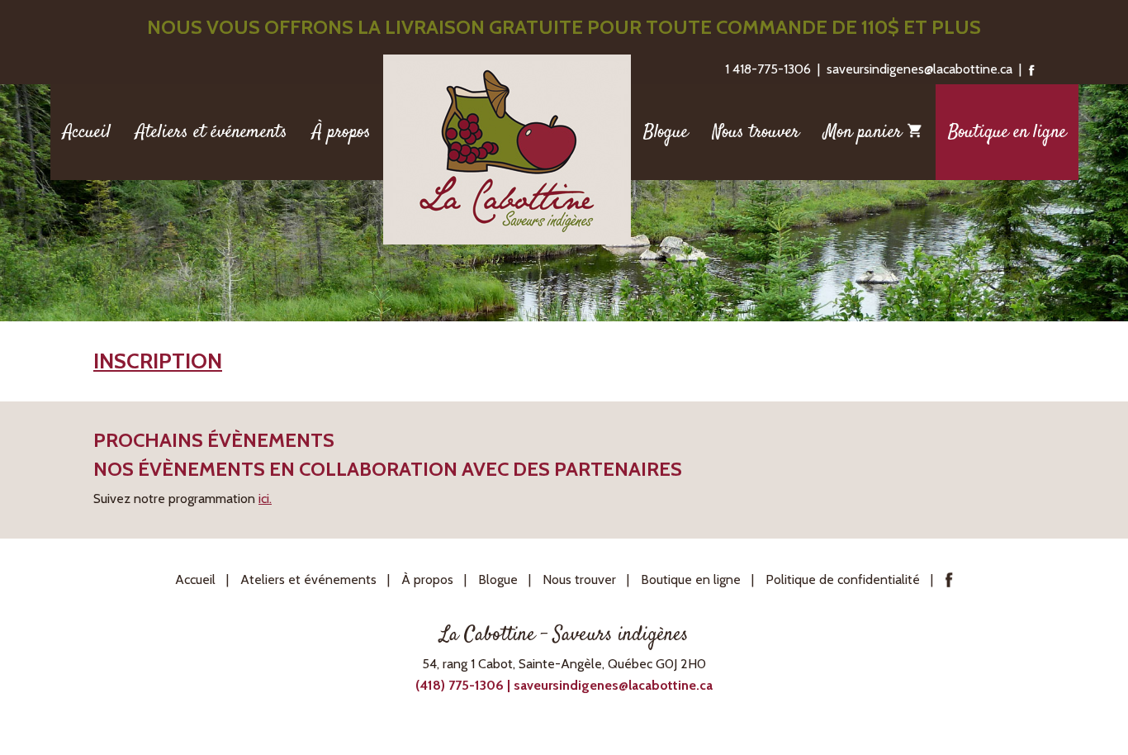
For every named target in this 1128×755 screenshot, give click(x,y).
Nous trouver (756, 132)
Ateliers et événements (211, 132)
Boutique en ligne (1007, 132)
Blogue (665, 132)
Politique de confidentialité (842, 579)
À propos (341, 132)
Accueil (87, 132)
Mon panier (865, 132)
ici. (265, 498)
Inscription (157, 361)
